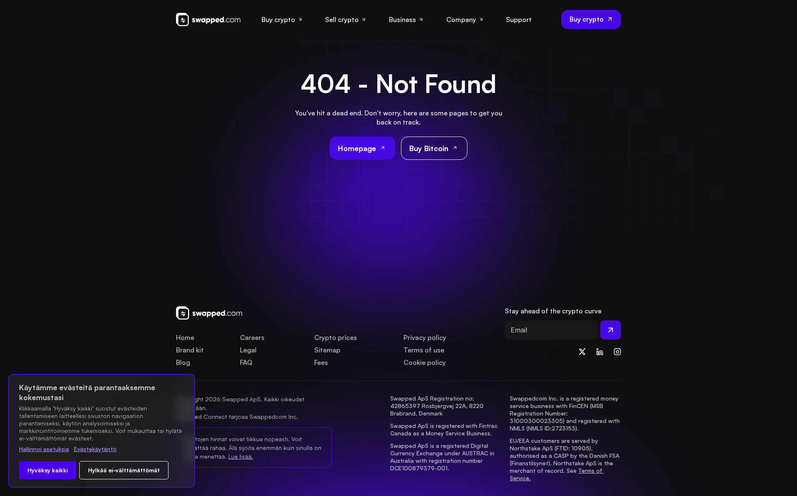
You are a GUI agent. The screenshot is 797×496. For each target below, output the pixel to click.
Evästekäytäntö (95, 448)
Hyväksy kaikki (47, 470)
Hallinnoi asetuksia (44, 448)
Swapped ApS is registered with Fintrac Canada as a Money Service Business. (444, 429)
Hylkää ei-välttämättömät (124, 470)
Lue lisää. (240, 456)
